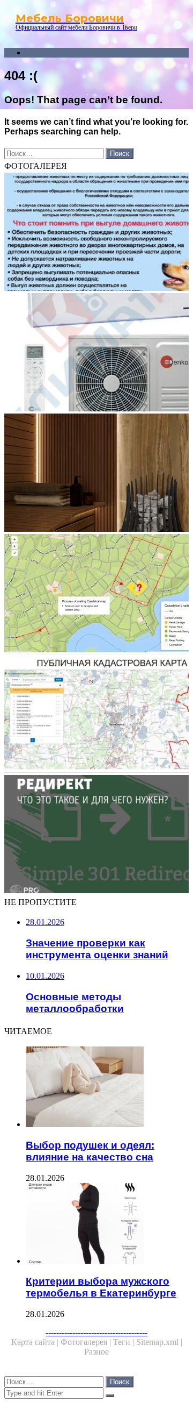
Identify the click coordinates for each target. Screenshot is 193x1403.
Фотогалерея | (87, 1342)
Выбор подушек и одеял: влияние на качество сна (90, 1151)
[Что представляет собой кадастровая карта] (96, 714)
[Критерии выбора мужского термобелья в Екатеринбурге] (107, 1224)
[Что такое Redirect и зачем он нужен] (96, 835)
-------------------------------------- (96, 1332)
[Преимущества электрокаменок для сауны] (96, 474)
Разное (96, 1351)
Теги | (124, 1342)
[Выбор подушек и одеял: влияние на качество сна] (107, 1087)
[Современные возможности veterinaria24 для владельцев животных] (96, 233)
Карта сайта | (36, 1342)
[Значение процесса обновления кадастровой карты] (96, 594)
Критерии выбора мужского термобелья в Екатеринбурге (101, 1287)
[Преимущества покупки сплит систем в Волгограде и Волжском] (96, 353)
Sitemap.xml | (159, 1342)
